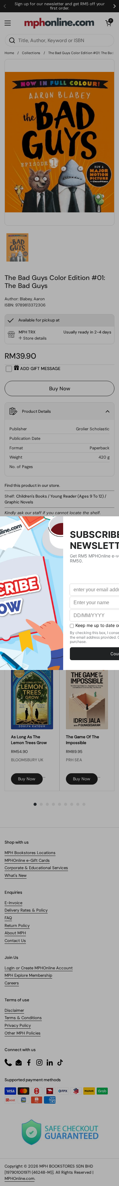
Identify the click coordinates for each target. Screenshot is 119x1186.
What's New (16, 875)
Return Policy (17, 925)
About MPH (15, 933)
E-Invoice (13, 902)
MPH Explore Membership (28, 975)
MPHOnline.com (19, 1178)
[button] (108, 23)
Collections (31, 53)
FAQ (8, 917)
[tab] (33, 338)
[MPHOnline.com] (59, 23)
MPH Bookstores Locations (30, 852)
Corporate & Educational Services (36, 867)
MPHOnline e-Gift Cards (27, 860)
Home (9, 53)
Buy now (26, 779)
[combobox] (59, 40)
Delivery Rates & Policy (26, 910)
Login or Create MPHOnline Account (39, 968)
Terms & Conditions (23, 1017)
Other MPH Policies (23, 1033)
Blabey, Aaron (32, 298)
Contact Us (15, 940)
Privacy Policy (18, 1025)
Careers (12, 983)
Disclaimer (14, 1010)
